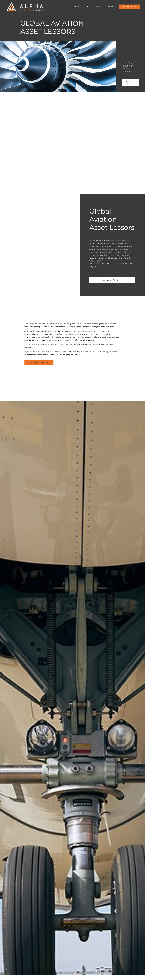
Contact (97, 7)
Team (86, 7)
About (77, 7)
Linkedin (109, 7)
